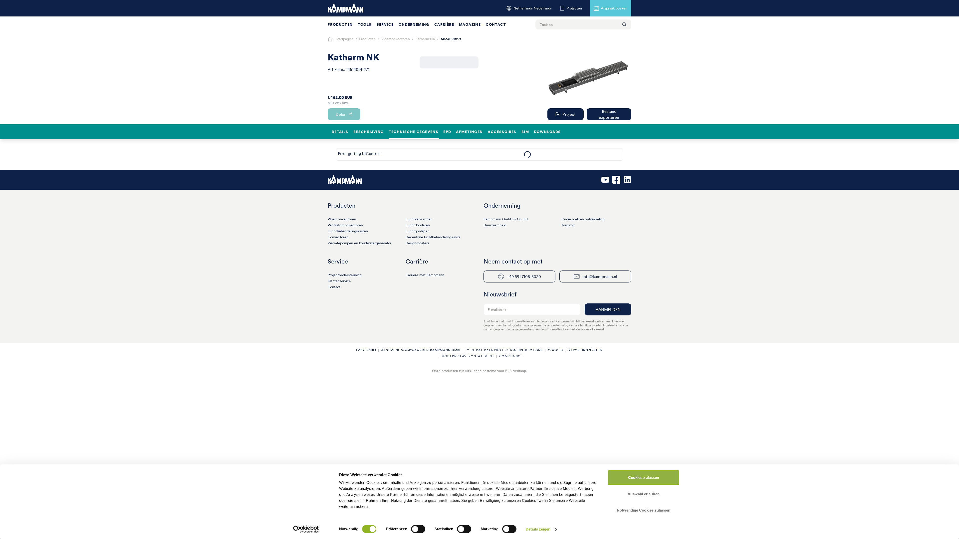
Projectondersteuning (345, 275)
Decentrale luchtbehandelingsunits (433, 237)
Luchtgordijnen (418, 231)
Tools (365, 24)
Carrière (444, 24)
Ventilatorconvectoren (345, 225)
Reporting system (585, 350)
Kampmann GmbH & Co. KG (505, 219)
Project (569, 114)
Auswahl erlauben (644, 494)
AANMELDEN (608, 309)
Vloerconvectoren (342, 219)
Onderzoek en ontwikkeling (583, 219)
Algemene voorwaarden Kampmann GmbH (421, 350)
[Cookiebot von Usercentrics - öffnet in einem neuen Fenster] (306, 529)
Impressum (366, 350)
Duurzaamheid (494, 225)
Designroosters (417, 243)
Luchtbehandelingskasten (348, 231)
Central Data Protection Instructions (505, 350)
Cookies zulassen (643, 477)
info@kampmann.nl (600, 276)
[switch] (418, 529)
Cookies (555, 350)
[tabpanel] (527, 154)
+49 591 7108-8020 (524, 276)
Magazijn (568, 225)
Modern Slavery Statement (468, 356)
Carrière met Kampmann (425, 275)
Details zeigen (538, 529)
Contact (496, 24)
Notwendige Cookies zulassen (643, 510)
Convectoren (338, 237)
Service (385, 24)
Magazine (470, 24)
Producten (340, 24)
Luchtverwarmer (419, 219)
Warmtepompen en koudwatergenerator (359, 243)
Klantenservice (339, 281)
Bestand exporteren (609, 114)
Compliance (510, 356)
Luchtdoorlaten (418, 225)
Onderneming (414, 24)
